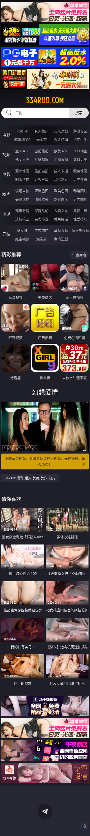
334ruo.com (45, 100)
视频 (6, 154)
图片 (6, 194)
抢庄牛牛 (80, 139)
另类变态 (80, 179)
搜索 (78, 112)
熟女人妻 (22, 159)
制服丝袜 (22, 179)
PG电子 (22, 131)
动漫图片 (80, 190)
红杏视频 (22, 239)
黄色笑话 (61, 219)
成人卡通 (61, 170)
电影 (6, 174)
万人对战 (61, 131)
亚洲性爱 (22, 170)
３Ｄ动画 (80, 151)
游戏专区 (80, 131)
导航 (6, 234)
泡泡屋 (41, 239)
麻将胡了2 (22, 139)
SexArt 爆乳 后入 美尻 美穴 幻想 (30, 478)
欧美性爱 (80, 170)
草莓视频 (61, 230)
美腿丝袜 (22, 199)
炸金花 (41, 139)
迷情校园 (22, 219)
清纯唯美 (41, 199)
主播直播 (61, 159)
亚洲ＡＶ (22, 151)
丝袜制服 (41, 159)
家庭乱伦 (41, 210)
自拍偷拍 (41, 151)
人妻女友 (61, 210)
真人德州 (41, 131)
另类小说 (41, 219)
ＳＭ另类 (80, 159)
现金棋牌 (61, 139)
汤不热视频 (80, 230)
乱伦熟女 (61, 179)
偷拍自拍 (41, 170)
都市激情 (22, 210)
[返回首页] (84, 826)
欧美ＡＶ (61, 151)
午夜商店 (41, 230)
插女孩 (22, 230)
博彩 (6, 134)
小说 (6, 214)
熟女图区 (61, 199)
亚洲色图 (41, 190)
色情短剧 (61, 239)
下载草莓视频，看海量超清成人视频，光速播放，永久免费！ (45, 461)
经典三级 (41, 179)
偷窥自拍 (22, 190)
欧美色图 (61, 190)
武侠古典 (80, 210)
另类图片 (80, 199)
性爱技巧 (80, 219)
